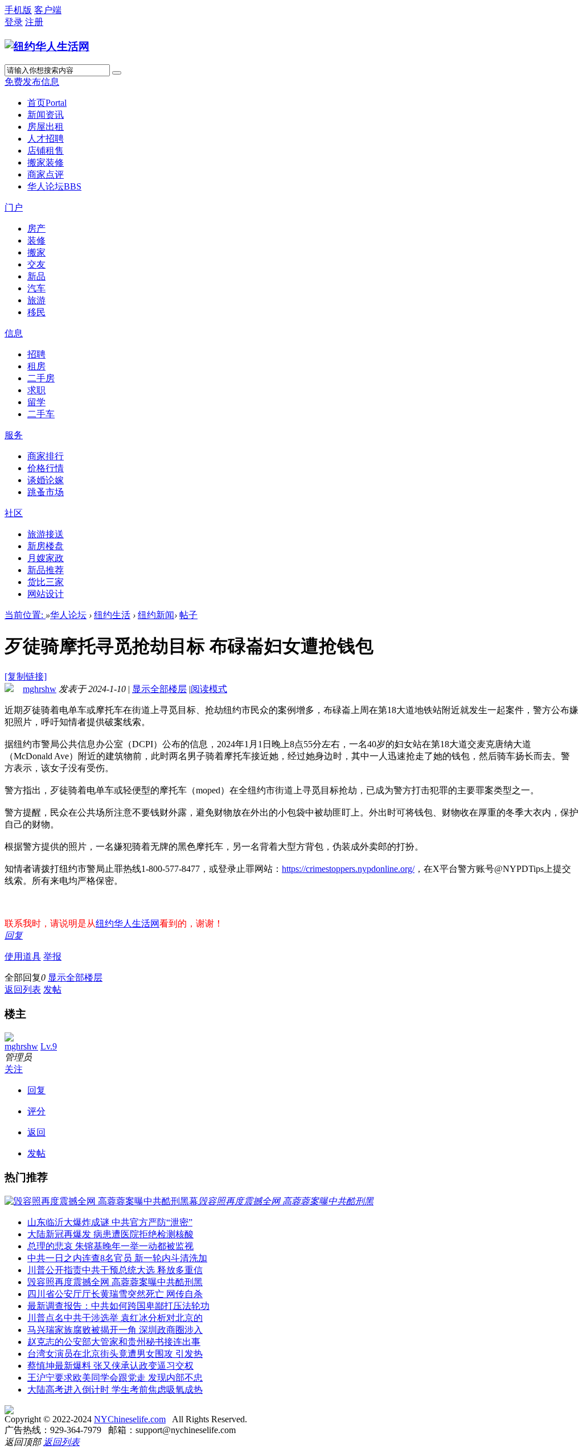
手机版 (18, 10)
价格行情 (45, 468)
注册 (34, 22)
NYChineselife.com (130, 1419)
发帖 (52, 989)
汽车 (36, 288)
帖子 (188, 615)
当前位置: (25, 615)
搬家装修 (45, 162)
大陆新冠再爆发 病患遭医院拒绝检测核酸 (110, 1234)
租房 (36, 366)
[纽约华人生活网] (47, 46)
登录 (14, 22)
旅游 (36, 300)
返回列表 (23, 989)
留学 (36, 402)
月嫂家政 (45, 558)
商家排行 (45, 456)
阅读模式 (209, 689)
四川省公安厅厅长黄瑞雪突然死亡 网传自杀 (115, 1294)
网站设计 (45, 594)
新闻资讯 (45, 115)
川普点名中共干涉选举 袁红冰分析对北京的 (115, 1318)
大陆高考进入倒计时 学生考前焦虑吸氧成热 (115, 1389)
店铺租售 (45, 150)
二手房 (41, 378)
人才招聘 (45, 138)
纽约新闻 (156, 615)
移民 (36, 312)
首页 (47, 103)
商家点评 (45, 174)
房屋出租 (45, 126)
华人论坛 (54, 186)
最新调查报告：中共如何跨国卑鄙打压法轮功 (118, 1306)
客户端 (47, 10)
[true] (116, 73)
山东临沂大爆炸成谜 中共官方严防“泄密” (109, 1222)
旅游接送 (45, 534)
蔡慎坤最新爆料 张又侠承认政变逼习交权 (110, 1365)
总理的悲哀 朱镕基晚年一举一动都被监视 (110, 1246)
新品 (36, 276)
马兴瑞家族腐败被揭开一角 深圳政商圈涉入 (115, 1330)
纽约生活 (112, 615)
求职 (36, 390)
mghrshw (39, 689)
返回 (36, 1132)
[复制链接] (26, 676)
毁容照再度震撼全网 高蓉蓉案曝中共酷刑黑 (115, 1282)
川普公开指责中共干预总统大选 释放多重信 (115, 1270)
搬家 (36, 252)
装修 (36, 240)
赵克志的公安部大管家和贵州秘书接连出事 (113, 1342)
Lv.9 (48, 1046)
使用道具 (23, 956)
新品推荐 (45, 570)
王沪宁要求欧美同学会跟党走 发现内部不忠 (115, 1377)
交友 (36, 264)
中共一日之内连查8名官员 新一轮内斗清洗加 (117, 1258)
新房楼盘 (45, 546)
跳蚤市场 (45, 492)
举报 (52, 956)
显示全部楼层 (159, 689)
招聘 (36, 354)
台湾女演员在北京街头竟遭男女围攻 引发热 (115, 1354)
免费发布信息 (32, 82)
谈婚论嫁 (45, 480)
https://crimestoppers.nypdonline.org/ (348, 869)
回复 (14, 935)
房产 (36, 228)
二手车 (41, 414)
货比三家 (45, 582)
